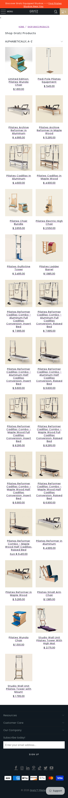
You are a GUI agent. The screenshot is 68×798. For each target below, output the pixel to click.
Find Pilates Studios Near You (43, 5)
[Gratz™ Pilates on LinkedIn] (27, 768)
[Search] (56, 11)
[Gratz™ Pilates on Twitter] (45, 768)
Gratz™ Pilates (38, 790)
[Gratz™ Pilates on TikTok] (39, 768)
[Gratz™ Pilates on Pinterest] (33, 768)
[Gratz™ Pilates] (34, 11)
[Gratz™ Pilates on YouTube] (51, 768)
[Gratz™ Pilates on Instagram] (22, 768)
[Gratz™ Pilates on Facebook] (16, 768)
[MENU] (1, 11)
